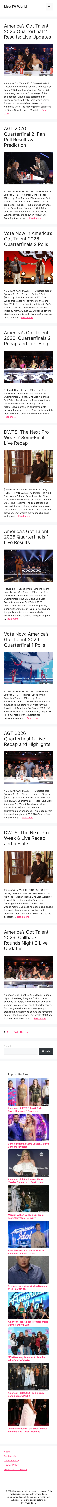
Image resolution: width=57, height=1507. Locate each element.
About (7, 1451)
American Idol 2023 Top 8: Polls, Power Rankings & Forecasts (25, 1109)
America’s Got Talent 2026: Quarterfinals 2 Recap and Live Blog (27, 338)
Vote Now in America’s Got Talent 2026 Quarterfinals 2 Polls (28, 238)
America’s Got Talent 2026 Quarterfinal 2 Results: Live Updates (27, 31)
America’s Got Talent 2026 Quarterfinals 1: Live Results (27, 537)
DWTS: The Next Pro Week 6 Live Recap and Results (26, 838)
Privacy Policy (11, 1465)
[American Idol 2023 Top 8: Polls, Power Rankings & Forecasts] (28, 1092)
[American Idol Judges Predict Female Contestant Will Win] (28, 1305)
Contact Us (10, 1456)
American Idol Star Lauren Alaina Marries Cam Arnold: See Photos (25, 1181)
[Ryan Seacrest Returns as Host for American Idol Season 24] (28, 1234)
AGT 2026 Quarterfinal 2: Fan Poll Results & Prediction (24, 137)
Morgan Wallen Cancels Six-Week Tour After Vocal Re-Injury (26, 1216)
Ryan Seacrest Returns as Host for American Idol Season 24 (26, 1252)
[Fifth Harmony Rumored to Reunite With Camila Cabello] (28, 1341)
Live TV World (15, 7)
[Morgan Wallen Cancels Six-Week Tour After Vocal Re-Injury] (28, 1198)
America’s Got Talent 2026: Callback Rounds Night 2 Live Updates (26, 940)
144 (16, 1032)
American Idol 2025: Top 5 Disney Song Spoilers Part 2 (26, 1394)
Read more (35, 218)
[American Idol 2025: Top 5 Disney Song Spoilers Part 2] (28, 1376)
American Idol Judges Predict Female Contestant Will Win (28, 1323)
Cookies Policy (11, 1460)
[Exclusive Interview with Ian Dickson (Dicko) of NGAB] (28, 1270)
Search (7, 1046)
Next (24, 1032)
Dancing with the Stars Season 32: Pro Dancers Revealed (28, 1145)
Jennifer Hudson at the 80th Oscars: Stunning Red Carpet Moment (27, 1430)
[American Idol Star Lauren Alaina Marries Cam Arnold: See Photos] (28, 1163)
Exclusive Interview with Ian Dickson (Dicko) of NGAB (27, 1287)
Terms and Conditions (15, 1469)
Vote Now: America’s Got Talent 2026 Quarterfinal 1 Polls (26, 639)
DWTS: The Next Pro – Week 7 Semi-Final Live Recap (28, 437)
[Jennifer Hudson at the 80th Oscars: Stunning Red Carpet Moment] (28, 1412)
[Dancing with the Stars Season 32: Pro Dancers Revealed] (28, 1127)
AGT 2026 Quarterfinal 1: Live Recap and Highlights (27, 738)
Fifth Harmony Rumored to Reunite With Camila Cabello (26, 1359)
